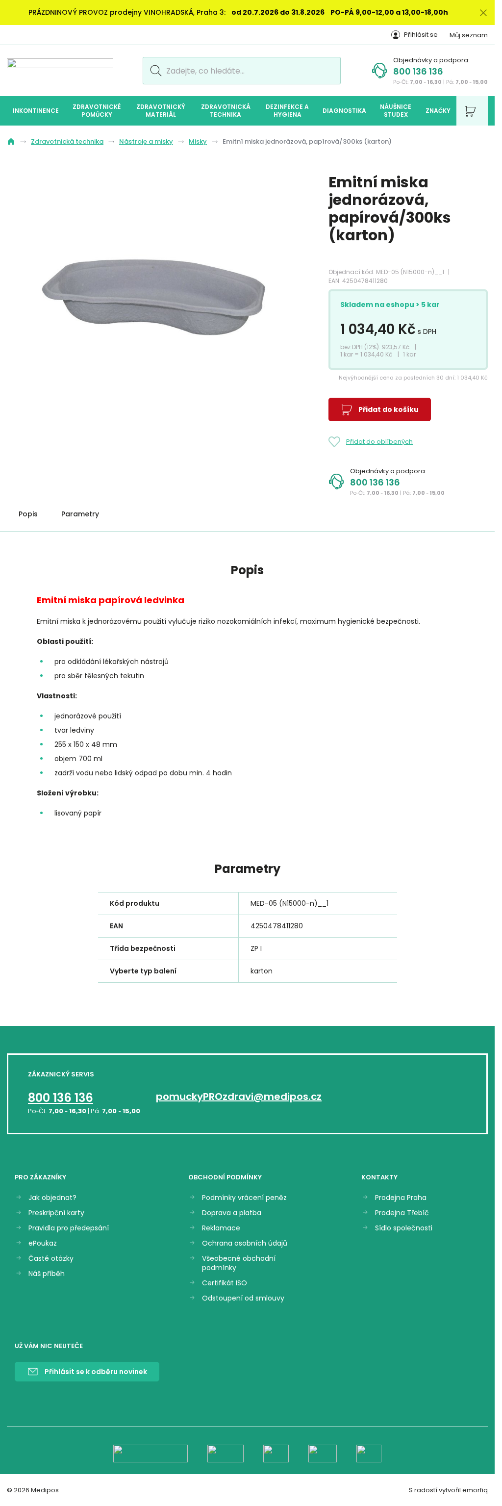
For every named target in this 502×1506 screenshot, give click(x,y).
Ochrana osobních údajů (244, 1243)
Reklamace (221, 1228)
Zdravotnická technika (226, 110)
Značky (438, 110)
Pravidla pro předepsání (68, 1228)
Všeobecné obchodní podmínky (239, 1263)
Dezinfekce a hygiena (287, 110)
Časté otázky (51, 1258)
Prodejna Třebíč (402, 1213)
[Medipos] (60, 70)
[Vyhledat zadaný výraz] (154, 70)
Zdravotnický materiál (160, 110)
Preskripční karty (56, 1213)
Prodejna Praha (401, 1197)
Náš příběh (46, 1273)
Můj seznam (469, 35)
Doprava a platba (231, 1213)
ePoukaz (42, 1243)
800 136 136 (418, 71)
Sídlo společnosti (403, 1228)
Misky (198, 141)
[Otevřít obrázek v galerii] (154, 296)
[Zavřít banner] (483, 12)
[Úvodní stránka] (11, 141)
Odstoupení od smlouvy (243, 1298)
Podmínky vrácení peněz (244, 1197)
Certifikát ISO (224, 1283)
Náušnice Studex (395, 110)
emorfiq (475, 1490)
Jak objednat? (52, 1197)
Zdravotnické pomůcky (97, 110)
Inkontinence (36, 110)
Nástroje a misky (146, 141)
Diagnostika (344, 110)
